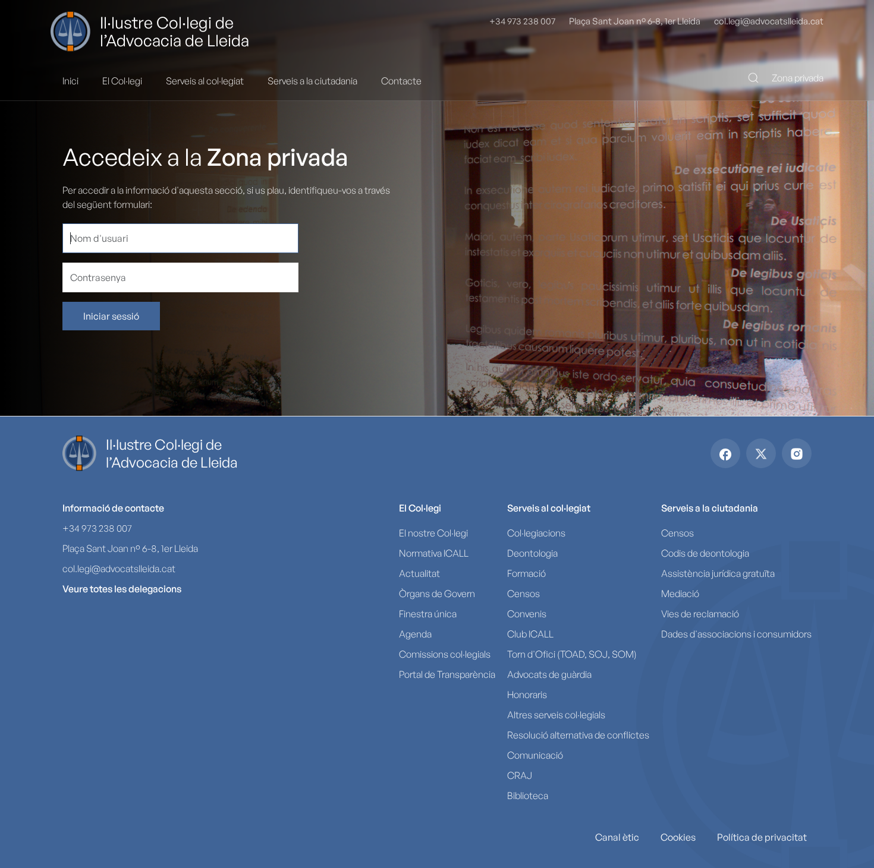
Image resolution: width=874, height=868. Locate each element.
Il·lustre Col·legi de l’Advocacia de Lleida (174, 31)
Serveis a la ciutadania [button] (709, 508)
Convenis (526, 614)
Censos (523, 593)
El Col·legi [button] (420, 508)
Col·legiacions (536, 533)
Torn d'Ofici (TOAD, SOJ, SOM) (572, 654)
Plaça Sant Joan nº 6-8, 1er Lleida (634, 21)
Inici (70, 81)
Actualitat (419, 573)
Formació (526, 573)
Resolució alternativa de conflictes (578, 735)
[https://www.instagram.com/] (797, 453)
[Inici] (75, 31)
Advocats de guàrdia (549, 674)
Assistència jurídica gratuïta (718, 573)
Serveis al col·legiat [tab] (205, 81)
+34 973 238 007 (522, 21)
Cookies (678, 837)
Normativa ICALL (434, 553)
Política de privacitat (762, 837)
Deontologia (532, 553)
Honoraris (527, 694)
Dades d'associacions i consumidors (736, 634)
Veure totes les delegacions (121, 589)
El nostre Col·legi (433, 533)
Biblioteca (527, 795)
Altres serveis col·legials (556, 715)
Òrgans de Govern (437, 593)
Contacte (401, 81)
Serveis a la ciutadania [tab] (312, 81)
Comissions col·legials (445, 654)
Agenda (415, 634)
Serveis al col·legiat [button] (548, 508)
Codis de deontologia (705, 553)
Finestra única (428, 614)
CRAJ (519, 775)
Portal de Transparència (447, 674)
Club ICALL (530, 634)
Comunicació (535, 755)
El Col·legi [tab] (122, 81)
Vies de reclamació (700, 614)
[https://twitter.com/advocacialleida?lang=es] (761, 453)
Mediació (680, 593)
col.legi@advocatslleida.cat (768, 21)
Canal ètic (617, 837)
